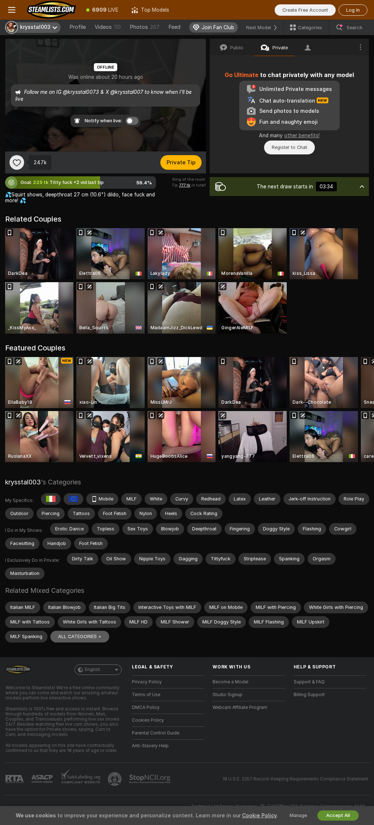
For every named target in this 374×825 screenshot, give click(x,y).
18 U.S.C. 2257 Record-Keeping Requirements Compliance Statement (295, 779)
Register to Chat (289, 147)
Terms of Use (146, 694)
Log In (353, 10)
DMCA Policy (146, 707)
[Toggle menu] (11, 10)
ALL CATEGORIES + (80, 636)
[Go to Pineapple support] (115, 779)
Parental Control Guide (155, 733)
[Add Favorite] (16, 162)
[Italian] (51, 499)
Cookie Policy (259, 815)
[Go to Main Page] (51, 10)
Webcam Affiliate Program (240, 707)
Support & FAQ (309, 681)
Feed (174, 27)
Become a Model (230, 681)
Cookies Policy (148, 720)
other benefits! (302, 135)
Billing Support (309, 694)
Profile (77, 27)
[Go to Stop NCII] (150, 779)
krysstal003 (23, 482)
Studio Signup (228, 694)
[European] (73, 499)
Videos (108, 27)
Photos (145, 27)
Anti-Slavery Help (150, 745)
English (92, 669)
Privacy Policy (147, 681)
